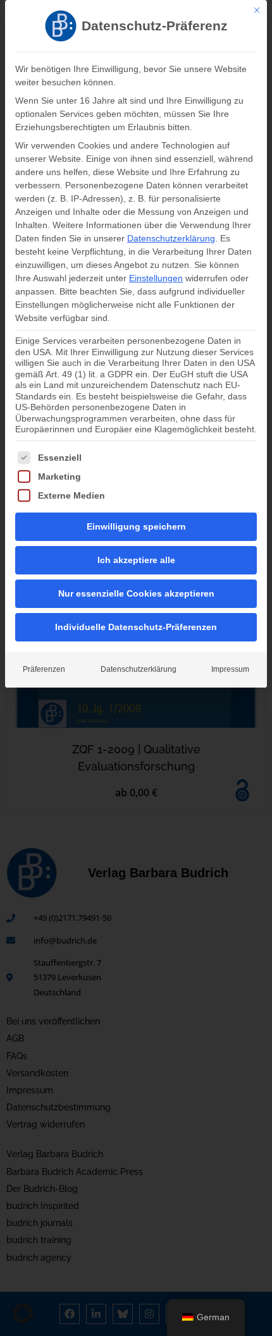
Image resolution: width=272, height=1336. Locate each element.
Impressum (230, 669)
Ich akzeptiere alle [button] (136, 560)
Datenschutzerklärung (171, 238)
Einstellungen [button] (156, 278)
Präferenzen (44, 669)
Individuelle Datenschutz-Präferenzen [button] (136, 627)
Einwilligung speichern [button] (136, 526)
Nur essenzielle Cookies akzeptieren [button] (136, 593)
